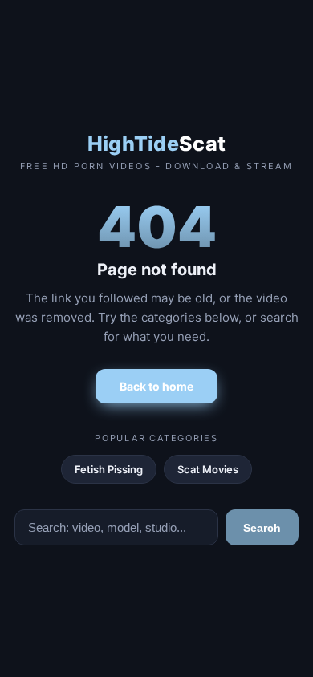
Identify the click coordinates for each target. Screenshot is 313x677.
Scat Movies (207, 469)
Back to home (156, 386)
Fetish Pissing (109, 469)
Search (262, 527)
